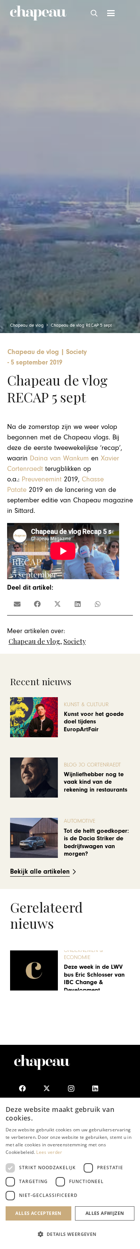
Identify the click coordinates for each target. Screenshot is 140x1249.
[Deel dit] (37, 604)
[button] (94, 13)
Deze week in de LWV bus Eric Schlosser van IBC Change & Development (94, 978)
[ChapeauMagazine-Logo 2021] (38, 13)
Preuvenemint (42, 479)
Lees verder (49, 1152)
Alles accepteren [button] (38, 1213)
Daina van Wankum (59, 458)
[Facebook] (22, 1088)
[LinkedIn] (95, 1088)
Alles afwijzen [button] (104, 1213)
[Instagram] (71, 1088)
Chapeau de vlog (34, 641)
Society (74, 641)
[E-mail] (17, 604)
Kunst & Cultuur (86, 704)
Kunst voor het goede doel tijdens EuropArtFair (94, 721)
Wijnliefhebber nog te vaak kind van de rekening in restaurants (95, 782)
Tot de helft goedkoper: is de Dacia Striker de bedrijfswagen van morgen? (96, 842)
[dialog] (70, 1173)
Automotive (79, 821)
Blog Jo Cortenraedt (92, 765)
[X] (46, 1088)
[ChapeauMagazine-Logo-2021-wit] (42, 1062)
